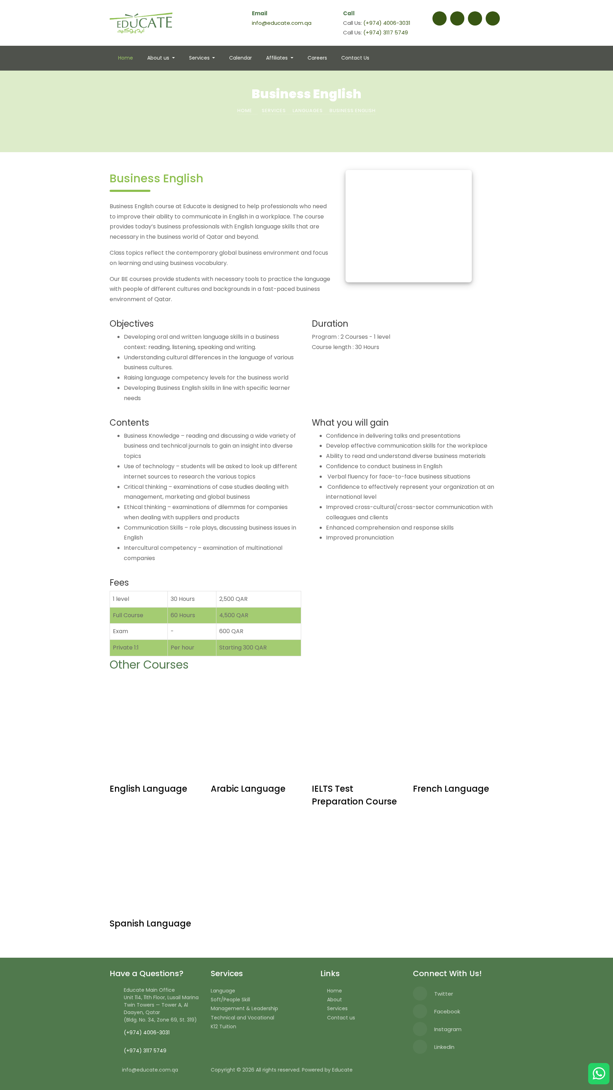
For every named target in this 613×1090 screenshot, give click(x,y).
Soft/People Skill (230, 999)
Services (200, 57)
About (334, 999)
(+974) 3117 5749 (385, 32)
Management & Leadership (244, 1008)
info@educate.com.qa (281, 23)
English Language (148, 789)
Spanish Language (150, 923)
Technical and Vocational (242, 1017)
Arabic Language (248, 789)
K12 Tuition (223, 1026)
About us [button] (159, 57)
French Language (451, 789)
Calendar (240, 57)
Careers (317, 57)
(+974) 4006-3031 (386, 23)
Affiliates (277, 57)
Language (223, 990)
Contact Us (355, 57)
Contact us (341, 1017)
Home (125, 57)
